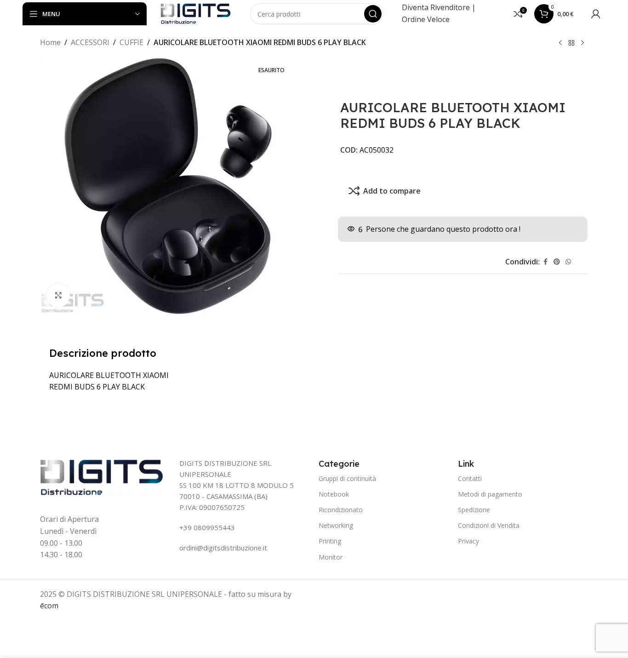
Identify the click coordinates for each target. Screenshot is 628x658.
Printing (330, 541)
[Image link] (101, 477)
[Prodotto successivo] (582, 43)
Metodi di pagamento (490, 494)
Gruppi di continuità (347, 478)
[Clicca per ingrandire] (58, 295)
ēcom (49, 606)
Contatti (470, 478)
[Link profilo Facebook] (545, 262)
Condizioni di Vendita (489, 525)
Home (50, 42)
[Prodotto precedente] (560, 43)
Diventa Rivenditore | (439, 7)
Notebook (334, 494)
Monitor (331, 557)
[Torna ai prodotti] (571, 43)
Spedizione (474, 509)
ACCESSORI (90, 42)
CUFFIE (131, 42)
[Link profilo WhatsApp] (568, 262)
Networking (336, 525)
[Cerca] (373, 14)
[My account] (596, 14)
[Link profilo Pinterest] (557, 262)
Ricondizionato (341, 509)
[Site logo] (196, 13)
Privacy (468, 541)
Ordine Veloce (426, 19)
